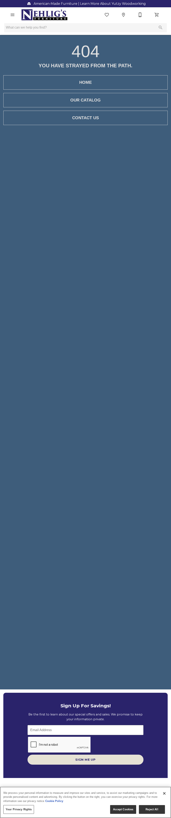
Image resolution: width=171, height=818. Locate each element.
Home (85, 82)
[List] (107, 15)
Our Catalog (85, 100)
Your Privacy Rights (19, 809)
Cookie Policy (54, 801)
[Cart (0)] (157, 15)
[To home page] (44, 15)
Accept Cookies (123, 809)
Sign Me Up (85, 760)
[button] (13, 15)
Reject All (152, 809)
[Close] (164, 793)
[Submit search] (160, 27)
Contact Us (85, 117)
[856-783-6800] (140, 15)
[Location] (123, 15)
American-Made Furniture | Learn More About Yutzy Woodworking (89, 4)
